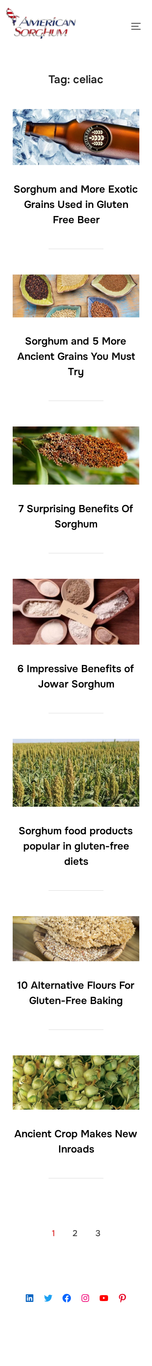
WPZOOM (101, 1350)
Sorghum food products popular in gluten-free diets (76, 846)
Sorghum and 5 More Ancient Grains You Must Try (76, 356)
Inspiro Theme (56, 1350)
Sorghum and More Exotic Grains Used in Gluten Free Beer (76, 204)
